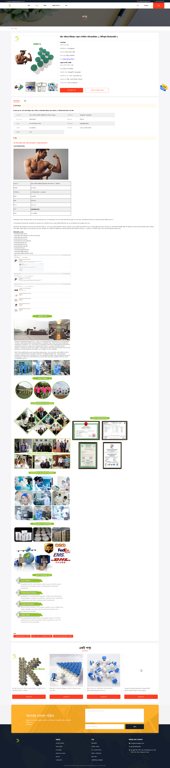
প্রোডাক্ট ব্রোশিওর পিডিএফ (68, 59)
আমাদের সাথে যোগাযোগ (60, 753)
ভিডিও (45, 5)
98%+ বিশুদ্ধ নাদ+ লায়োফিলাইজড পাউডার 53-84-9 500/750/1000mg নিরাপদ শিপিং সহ (62, 689)
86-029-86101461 (159, 1)
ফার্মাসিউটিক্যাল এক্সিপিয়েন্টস (97, 760)
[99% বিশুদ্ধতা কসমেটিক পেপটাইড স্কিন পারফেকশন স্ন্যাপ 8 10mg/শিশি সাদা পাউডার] (141, 670)
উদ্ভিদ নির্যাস (94, 756)
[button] (14, 674)
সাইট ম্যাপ (58, 756)
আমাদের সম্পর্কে (55, 5)
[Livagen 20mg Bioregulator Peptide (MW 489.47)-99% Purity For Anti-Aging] (103, 670)
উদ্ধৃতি (158, 5)
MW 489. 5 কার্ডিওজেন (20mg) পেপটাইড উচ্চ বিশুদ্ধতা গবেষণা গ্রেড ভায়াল (27, 689)
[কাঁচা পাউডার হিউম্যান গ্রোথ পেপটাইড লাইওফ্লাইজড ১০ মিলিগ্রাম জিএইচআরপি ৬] (36, 57)
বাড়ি (29, 5)
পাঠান (134, 727)
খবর (66, 5)
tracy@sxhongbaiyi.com (144, 1)
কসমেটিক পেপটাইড (95, 746)
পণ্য (36, 5)
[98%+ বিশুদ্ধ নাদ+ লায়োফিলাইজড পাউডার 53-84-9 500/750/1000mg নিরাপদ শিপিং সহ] (66, 670)
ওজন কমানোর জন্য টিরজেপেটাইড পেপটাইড (63, 636)
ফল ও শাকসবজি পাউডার (96, 750)
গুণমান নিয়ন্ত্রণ (58, 750)
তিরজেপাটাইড (94, 743)
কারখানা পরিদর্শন (59, 746)
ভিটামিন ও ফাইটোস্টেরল (96, 753)
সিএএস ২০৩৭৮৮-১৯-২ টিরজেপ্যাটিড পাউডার (41, 636)
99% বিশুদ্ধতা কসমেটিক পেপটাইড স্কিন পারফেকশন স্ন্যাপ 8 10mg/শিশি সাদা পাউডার (140, 689)
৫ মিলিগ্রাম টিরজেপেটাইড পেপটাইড (22, 636)
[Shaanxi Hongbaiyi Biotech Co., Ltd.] (11, 5)
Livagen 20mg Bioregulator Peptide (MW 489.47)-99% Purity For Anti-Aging (99, 689)
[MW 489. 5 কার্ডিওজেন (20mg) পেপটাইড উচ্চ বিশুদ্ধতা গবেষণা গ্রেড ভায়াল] (29, 670)
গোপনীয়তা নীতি (59, 760)
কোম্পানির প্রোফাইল (60, 743)
